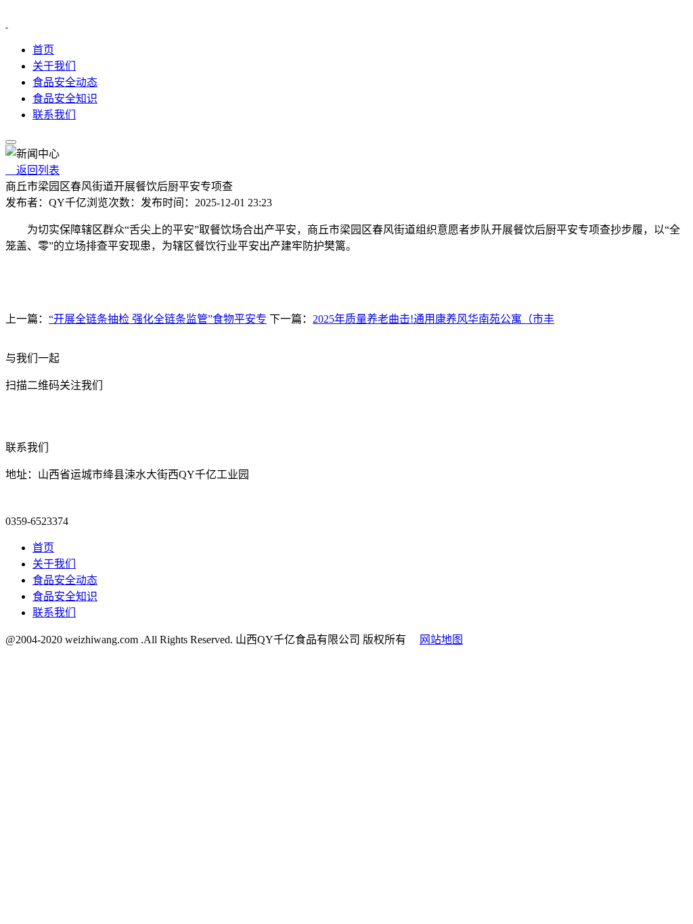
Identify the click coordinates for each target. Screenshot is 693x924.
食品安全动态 (64, 82)
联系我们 (54, 114)
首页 (43, 49)
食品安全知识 (64, 98)
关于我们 (54, 66)
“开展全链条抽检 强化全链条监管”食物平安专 (158, 319)
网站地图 (441, 639)
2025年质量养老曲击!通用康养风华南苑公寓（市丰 (433, 319)
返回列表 (32, 170)
